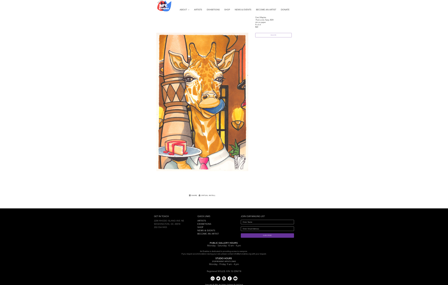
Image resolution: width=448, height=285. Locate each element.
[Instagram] (224, 278)
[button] (184, 10)
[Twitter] (218, 278)
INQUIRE (273, 35)
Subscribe (267, 235)
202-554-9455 (160, 227)
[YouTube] (235, 278)
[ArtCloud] (213, 278)
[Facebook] (230, 278)
